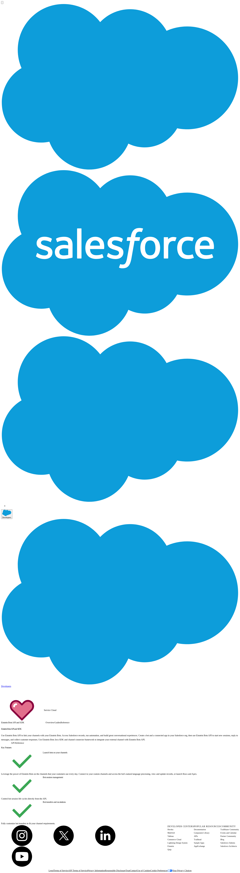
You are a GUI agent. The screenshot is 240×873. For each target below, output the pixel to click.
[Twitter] (63, 835)
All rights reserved (66, 868)
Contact (133, 870)
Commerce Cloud (174, 840)
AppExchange (199, 846)
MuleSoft (171, 833)
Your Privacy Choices (182, 870)
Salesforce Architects (228, 846)
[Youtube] (22, 856)
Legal (51, 870)
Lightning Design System (178, 843)
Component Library (201, 833)
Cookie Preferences (159, 870)
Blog (222, 840)
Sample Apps (199, 843)
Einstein (171, 846)
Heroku (170, 830)
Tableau (171, 836)
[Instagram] (22, 835)
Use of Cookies (143, 870)
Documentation (200, 830)
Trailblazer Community (229, 830)
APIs (196, 836)
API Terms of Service (78, 870)
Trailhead (197, 840)
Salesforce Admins (227, 843)
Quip (169, 850)
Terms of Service (61, 870)
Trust (128, 870)
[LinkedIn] (105, 835)
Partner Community (228, 836)
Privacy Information (96, 870)
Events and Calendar (228, 833)
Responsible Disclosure (115, 870)
